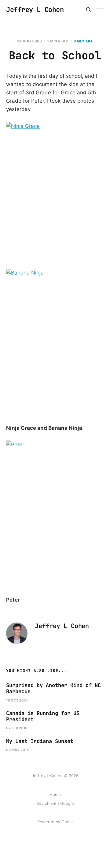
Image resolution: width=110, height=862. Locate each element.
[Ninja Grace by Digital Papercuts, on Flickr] (55, 195)
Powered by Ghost (55, 821)
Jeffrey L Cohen (35, 9)
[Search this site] (88, 9)
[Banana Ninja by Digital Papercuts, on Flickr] (55, 342)
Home (55, 794)
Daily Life (83, 41)
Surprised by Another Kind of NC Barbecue (53, 688)
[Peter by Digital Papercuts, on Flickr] (55, 514)
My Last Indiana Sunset (39, 741)
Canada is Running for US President (42, 716)
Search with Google (55, 803)
